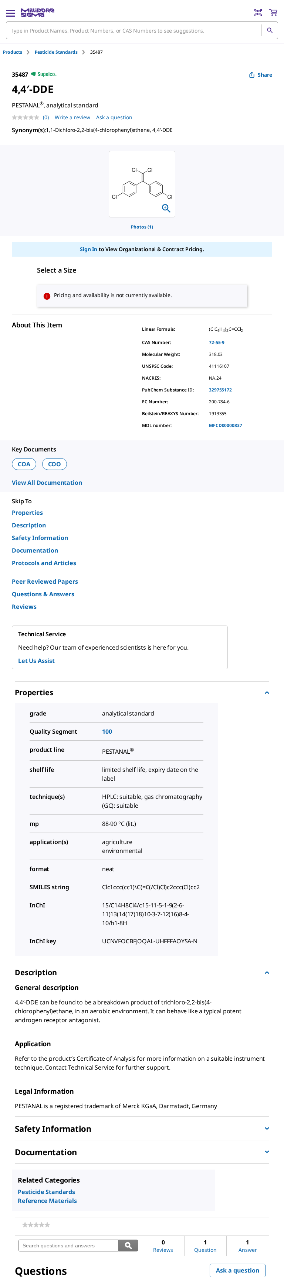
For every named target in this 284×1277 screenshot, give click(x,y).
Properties (27, 513)
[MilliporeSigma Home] (37, 12)
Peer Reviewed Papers (45, 581)
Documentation (35, 550)
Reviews (24, 607)
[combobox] (142, 30)
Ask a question (114, 117)
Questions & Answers (43, 594)
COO (54, 464)
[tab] (19, 52)
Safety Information (40, 538)
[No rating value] (27, 117)
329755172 (220, 390)
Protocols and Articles (44, 563)
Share (265, 74)
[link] (36, 1224)
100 (107, 731)
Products (12, 52)
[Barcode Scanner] (258, 12)
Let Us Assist (36, 660)
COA (24, 464)
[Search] (269, 30)
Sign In (88, 249)
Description (29, 525)
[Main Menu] (10, 12)
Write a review (72, 117)
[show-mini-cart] (273, 12)
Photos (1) (142, 227)
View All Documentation (47, 482)
